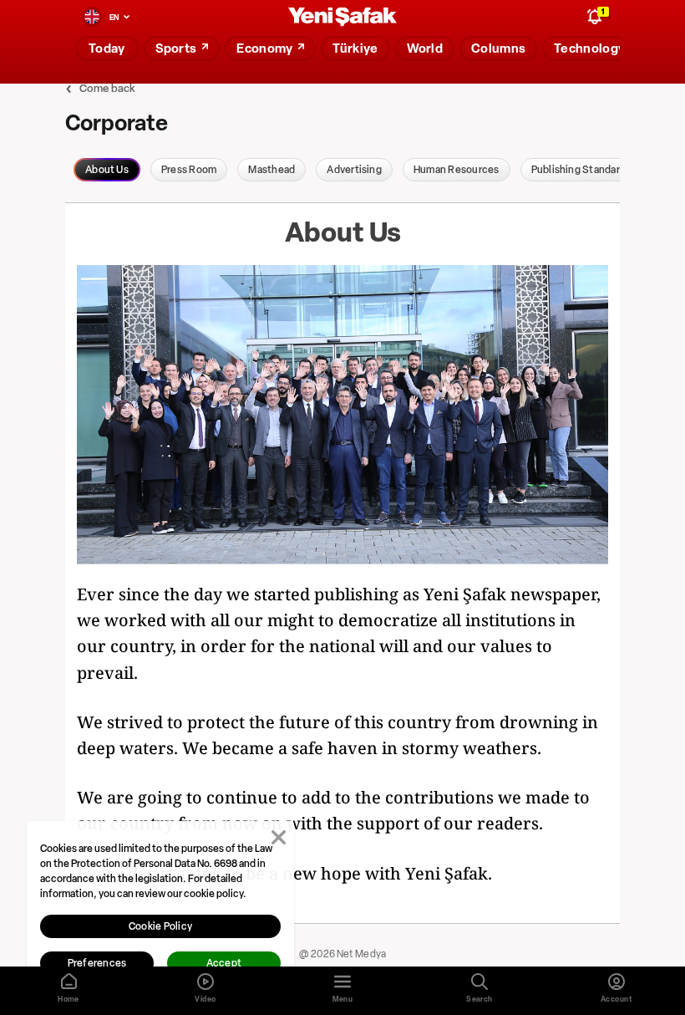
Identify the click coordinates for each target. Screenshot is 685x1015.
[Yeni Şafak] (342, 17)
